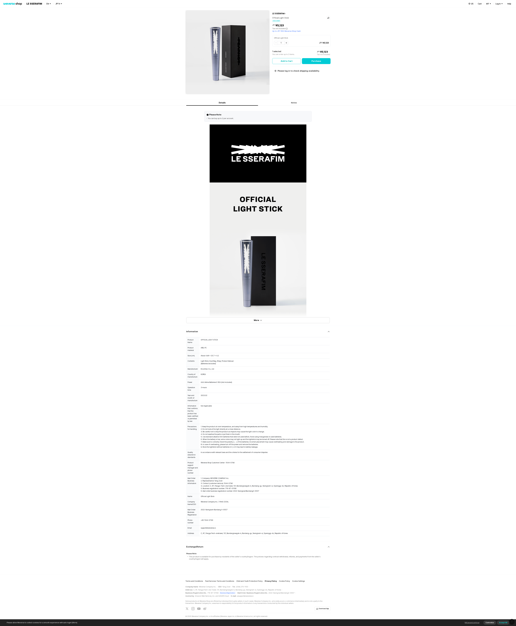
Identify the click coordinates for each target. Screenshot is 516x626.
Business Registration (227, 593)
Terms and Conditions (194, 581)
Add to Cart (287, 61)
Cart (480, 4)
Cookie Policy (284, 581)
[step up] (286, 43)
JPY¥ (57, 4)
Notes (294, 103)
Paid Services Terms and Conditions (219, 581)
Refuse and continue (472, 623)
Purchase (316, 61)
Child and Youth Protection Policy (249, 581)
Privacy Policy (271, 581)
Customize (489, 623)
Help (509, 4)
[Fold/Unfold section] (258, 331)
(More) (74, 623)
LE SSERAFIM (278, 13)
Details (222, 103)
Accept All (503, 623)
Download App (324, 608)
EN (47, 4)
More (256, 320)
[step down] (276, 43)
